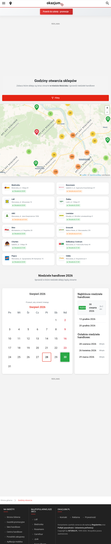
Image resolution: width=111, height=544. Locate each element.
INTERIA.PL (73, 531)
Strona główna (6, 500)
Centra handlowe (14, 532)
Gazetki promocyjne (16, 522)
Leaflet (84, 175)
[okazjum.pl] (55, 3)
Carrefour (38, 534)
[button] (37, 132)
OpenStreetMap (95, 175)
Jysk (36, 539)
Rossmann (39, 529)
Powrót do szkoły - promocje (56, 11)
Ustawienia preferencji (84, 528)
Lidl (35, 519)
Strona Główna (13, 517)
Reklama (76, 517)
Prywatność (90, 517)
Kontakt (63, 517)
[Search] (107, 3)
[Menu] (3, 3)
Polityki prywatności (66, 528)
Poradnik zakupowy (16, 537)
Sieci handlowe (13, 527)
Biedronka (38, 524)
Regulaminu (96, 525)
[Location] (10, 3)
